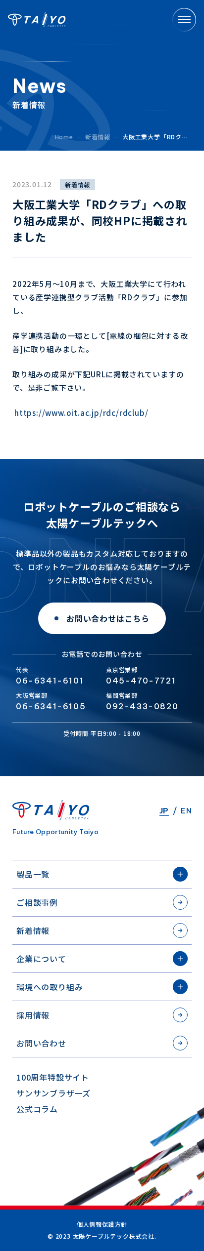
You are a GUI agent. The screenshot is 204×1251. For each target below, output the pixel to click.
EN (186, 810)
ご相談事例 (37, 902)
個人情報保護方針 (102, 1224)
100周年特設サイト (52, 1077)
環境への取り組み (49, 987)
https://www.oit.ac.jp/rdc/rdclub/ (81, 412)
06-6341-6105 (51, 706)
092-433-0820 (142, 706)
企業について (41, 959)
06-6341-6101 (50, 681)
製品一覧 (33, 874)
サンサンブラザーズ (53, 1093)
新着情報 (33, 930)
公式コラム (37, 1109)
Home (64, 136)
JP (164, 810)
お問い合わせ (41, 1043)
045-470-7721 (141, 681)
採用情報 (33, 1015)
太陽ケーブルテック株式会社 (37, 19)
